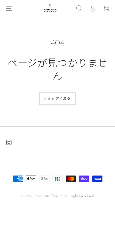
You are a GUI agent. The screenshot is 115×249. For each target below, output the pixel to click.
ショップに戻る (57, 98)
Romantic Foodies (49, 196)
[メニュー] (9, 8)
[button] (79, 8)
